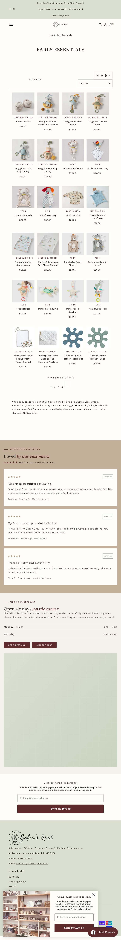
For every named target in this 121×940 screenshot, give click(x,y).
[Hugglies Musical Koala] (73, 103)
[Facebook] (10, 9)
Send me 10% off (61, 808)
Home (52, 35)
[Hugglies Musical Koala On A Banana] (48, 103)
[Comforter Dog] (48, 197)
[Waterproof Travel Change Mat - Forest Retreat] (23, 338)
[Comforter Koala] (23, 197)
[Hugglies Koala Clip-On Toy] (23, 150)
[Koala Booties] (23, 103)
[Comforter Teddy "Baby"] (73, 244)
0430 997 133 (24, 858)
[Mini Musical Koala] (73, 150)
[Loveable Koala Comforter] (97, 197)
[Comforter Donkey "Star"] (97, 244)
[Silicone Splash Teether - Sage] (97, 338)
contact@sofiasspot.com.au (32, 863)
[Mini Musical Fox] (97, 291)
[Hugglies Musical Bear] (97, 103)
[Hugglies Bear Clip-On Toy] (48, 150)
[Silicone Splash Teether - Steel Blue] (73, 338)
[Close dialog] (93, 894)
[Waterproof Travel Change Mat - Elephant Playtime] (48, 338)
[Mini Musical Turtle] (48, 291)
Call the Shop (44, 645)
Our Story (14, 877)
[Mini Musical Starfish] (73, 291)
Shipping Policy (17, 881)
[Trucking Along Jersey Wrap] (23, 244)
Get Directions (17, 645)
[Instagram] (14, 9)
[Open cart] (110, 24)
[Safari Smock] (73, 197)
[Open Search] (100, 24)
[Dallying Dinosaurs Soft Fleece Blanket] (48, 244)
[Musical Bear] (23, 291)
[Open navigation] (11, 25)
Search (12, 886)
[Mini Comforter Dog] (97, 150)
